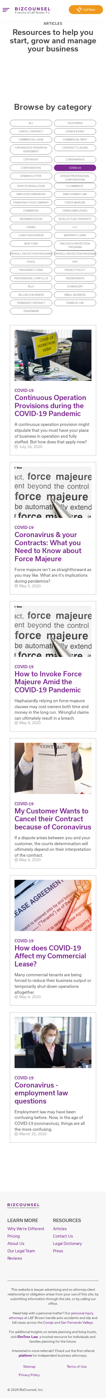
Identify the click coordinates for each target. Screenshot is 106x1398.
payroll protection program (31, 253)
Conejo (48, 1322)
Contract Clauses (75, 147)
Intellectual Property (75, 218)
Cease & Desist (75, 131)
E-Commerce (75, 186)
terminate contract (31, 302)
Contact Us (63, 1236)
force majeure (75, 202)
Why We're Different (25, 1229)
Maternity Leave (75, 235)
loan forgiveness (31, 235)
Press (58, 1251)
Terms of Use (75, 302)
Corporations (31, 167)
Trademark (31, 311)
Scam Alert (75, 286)
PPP (75, 261)
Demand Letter (30, 175)
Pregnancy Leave (31, 269)
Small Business (75, 294)
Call (89, 9)
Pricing (13, 1236)
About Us (15, 1243)
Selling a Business (31, 294)
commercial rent (75, 139)
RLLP (31, 286)
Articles (60, 1229)
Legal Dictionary (67, 1243)
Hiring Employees (75, 210)
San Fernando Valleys (77, 1322)
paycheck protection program (75, 245)
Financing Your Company (31, 202)
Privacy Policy (75, 269)
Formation (30, 210)
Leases (30, 227)
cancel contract (31, 131)
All (31, 123)
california (75, 123)
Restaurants (75, 278)
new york (31, 243)
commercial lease (31, 139)
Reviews (14, 1258)
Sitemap (29, 1366)
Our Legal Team (21, 1251)
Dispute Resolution (31, 186)
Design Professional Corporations (75, 177)
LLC (75, 227)
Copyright (30, 159)
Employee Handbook (31, 194)
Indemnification (31, 218)
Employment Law (75, 194)
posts (31, 261)
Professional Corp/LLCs (31, 278)
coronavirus (75, 159)
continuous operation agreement (31, 149)
